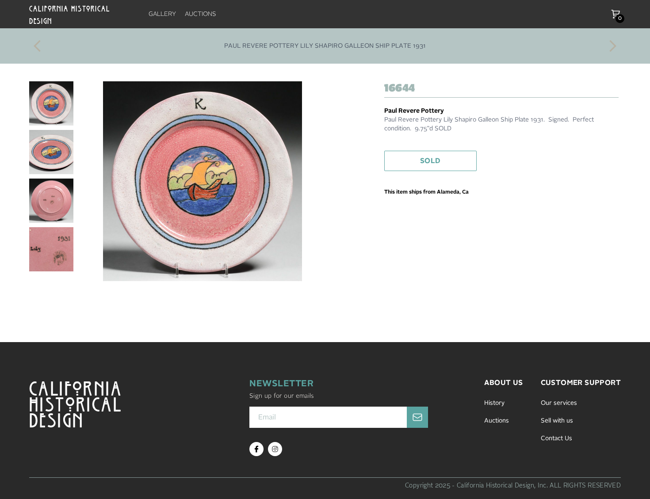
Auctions (496, 421)
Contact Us (556, 438)
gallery (162, 14)
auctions (200, 14)
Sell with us (557, 421)
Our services (559, 403)
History (494, 403)
